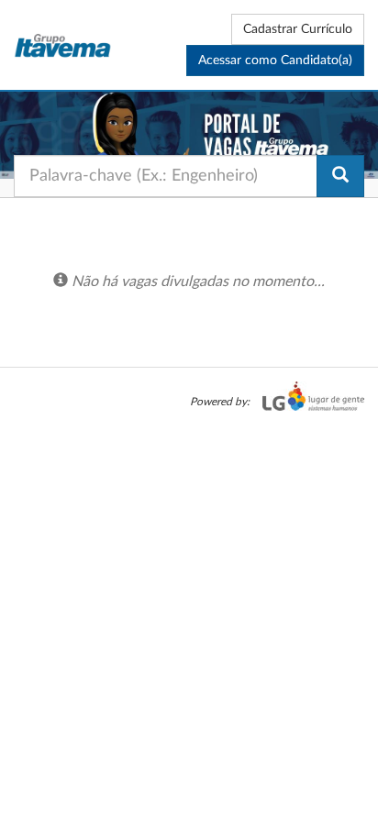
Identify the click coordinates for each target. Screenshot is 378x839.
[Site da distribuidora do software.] (308, 401)
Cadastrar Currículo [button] (297, 29)
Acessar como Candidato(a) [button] (275, 60)
